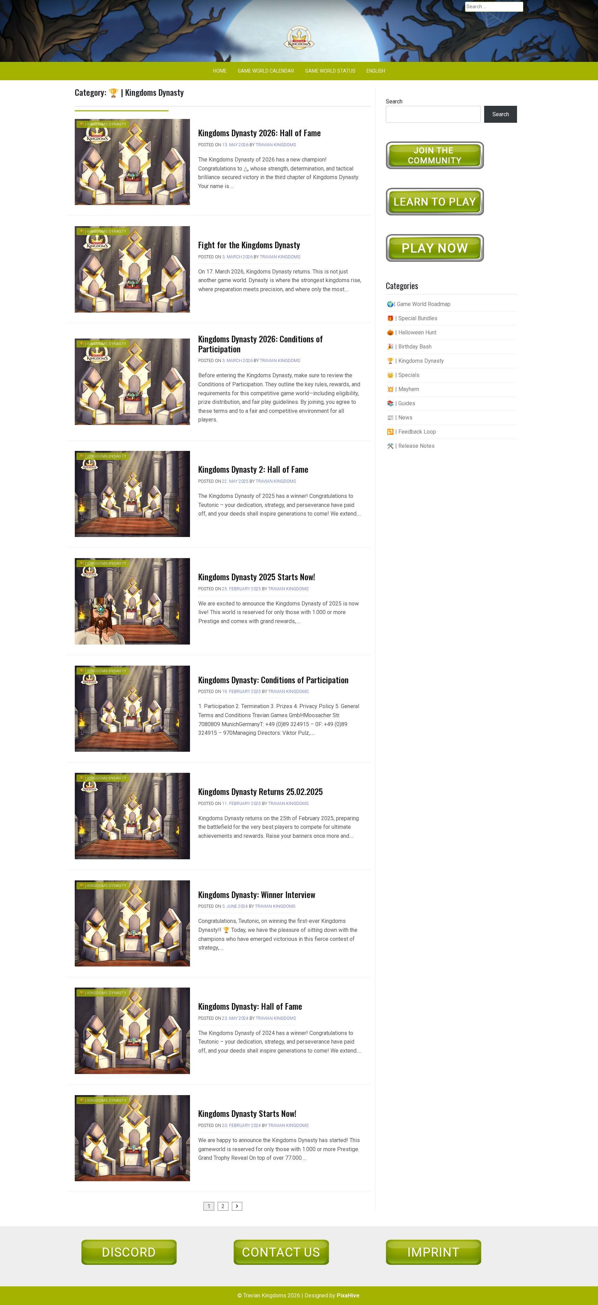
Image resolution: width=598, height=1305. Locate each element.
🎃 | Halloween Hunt (411, 332)
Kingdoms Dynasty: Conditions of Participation (273, 679)
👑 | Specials (403, 375)
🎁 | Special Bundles (412, 318)
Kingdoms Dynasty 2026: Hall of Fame (259, 132)
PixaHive (348, 1295)
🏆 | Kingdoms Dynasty (102, 124)
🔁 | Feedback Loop (411, 431)
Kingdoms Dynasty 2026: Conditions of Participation (260, 343)
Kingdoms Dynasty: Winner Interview (256, 894)
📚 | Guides (401, 403)
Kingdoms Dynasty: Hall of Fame (250, 1006)
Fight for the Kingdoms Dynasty (249, 244)
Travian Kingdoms (276, 144)
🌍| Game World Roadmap (419, 304)
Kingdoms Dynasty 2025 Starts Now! (256, 576)
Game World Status (330, 71)
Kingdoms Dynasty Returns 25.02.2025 (260, 791)
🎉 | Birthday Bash (409, 346)
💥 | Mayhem (403, 389)
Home (220, 71)
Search (394, 101)
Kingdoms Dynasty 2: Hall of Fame (253, 469)
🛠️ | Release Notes (411, 446)
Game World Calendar (266, 71)
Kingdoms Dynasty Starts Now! (247, 1113)
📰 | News (400, 417)
